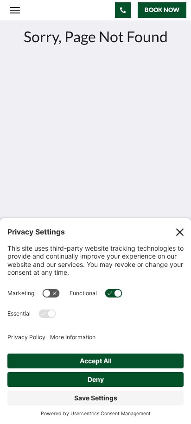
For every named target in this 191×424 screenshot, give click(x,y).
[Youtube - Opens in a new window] (44, 182)
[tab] (95, 210)
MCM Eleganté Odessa (62, 10)
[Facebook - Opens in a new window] (18, 182)
